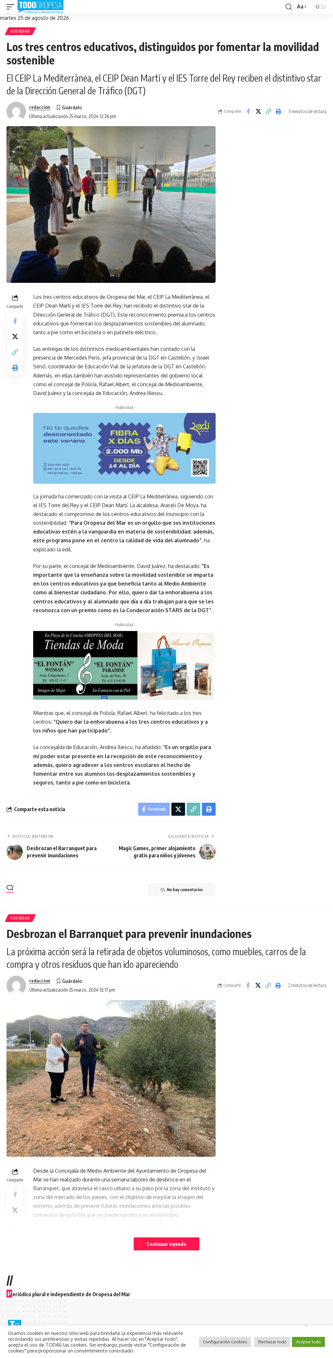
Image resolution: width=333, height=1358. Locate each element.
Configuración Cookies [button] (225, 1341)
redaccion (39, 107)
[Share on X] (258, 111)
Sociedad (20, 31)
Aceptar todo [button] (308, 1341)
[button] (12, 7)
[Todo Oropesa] (40, 7)
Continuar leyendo (166, 1244)
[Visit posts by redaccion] (16, 111)
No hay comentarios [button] (185, 889)
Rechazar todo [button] (272, 1341)
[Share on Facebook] (248, 111)
